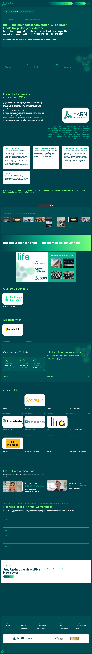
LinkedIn (7, 646)
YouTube (27, 646)
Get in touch (79, 3)
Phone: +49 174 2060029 (32, 491)
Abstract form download (46, 205)
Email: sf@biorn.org (74, 488)
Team (61, 625)
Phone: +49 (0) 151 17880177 (77, 490)
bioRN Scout (8, 623)
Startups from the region (81, 625)
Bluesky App (21, 646)
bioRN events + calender (41, 625)
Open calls (78, 628)
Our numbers (78, 623)
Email (31, 646)
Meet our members (24, 625)
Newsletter (7, 576)
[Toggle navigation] (88, 3)
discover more (83, 213)
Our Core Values (63, 623)
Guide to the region (25, 628)
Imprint (62, 646)
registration (6, 376)
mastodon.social (14, 646)
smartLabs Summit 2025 (42, 628)
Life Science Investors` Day (42, 630)
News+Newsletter (40, 623)
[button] (2, 651)
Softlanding (8, 625)
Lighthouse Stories (64, 628)
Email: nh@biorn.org (30, 489)
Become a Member (24, 623)
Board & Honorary (63, 630)
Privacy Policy (68, 646)
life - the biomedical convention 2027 (59, 3)
